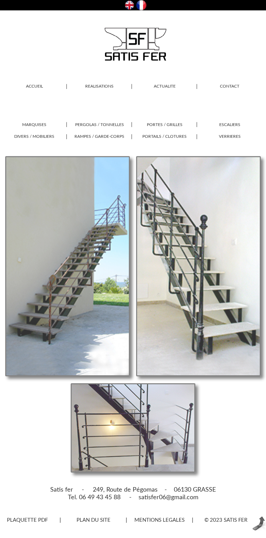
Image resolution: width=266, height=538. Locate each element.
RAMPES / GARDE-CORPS (99, 136)
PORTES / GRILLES (165, 125)
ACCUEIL (34, 86)
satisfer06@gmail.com (165, 497)
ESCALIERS (229, 125)
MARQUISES (34, 125)
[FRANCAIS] (141, 8)
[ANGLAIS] (129, 8)
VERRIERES (230, 136)
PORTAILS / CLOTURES (164, 136)
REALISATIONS (99, 86)
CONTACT (229, 86)
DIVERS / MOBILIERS (34, 136)
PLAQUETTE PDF (27, 520)
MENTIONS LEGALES (159, 520)
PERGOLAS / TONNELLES (99, 125)
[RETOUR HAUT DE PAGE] (259, 528)
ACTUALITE (165, 86)
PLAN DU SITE (93, 520)
